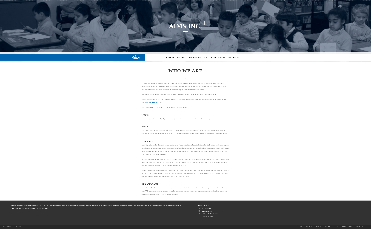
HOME (301, 226)
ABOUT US (309, 226)
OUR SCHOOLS (329, 226)
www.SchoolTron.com (152, 102)
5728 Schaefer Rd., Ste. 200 (209, 214)
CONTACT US (359, 226)
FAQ (338, 226)
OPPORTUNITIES (347, 226)
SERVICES (318, 226)
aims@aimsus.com (207, 211)
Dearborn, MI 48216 (207, 216)
